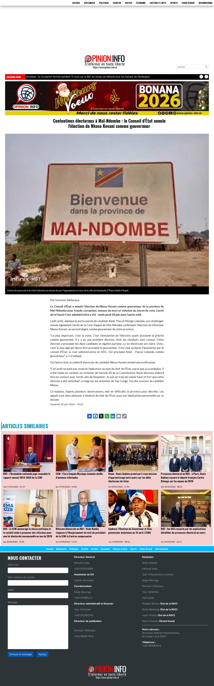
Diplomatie (89, 2)
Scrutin (117, 2)
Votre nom (13, 564)
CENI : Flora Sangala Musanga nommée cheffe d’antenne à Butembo (79, 475)
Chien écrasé (188, 2)
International (206, 2)
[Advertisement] (107, 29)
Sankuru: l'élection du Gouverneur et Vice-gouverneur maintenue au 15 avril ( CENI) (130, 530)
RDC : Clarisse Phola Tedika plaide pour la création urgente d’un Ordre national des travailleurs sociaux (83, 76)
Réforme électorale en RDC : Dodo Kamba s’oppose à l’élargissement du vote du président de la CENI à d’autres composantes (81, 532)
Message (12, 602)
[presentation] (201, 77)
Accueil (76, 2)
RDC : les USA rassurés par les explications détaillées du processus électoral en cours (183, 530)
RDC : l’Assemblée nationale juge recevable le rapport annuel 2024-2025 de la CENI (26, 475)
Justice (128, 2)
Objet (11, 589)
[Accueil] (106, 63)
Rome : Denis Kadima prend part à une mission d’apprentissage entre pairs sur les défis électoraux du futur (132, 477)
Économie (141, 2)
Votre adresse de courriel (21, 577)
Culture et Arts (158, 2)
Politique (104, 2)
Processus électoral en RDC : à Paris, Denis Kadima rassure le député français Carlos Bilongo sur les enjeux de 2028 (183, 477)
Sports (174, 2)
